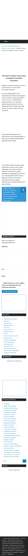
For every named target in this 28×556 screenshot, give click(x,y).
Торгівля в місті (8, 338)
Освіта (6, 333)
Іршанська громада (9, 414)
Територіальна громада (10, 319)
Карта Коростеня (8, 344)
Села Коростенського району (12, 454)
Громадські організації (10, 352)
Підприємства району (10, 437)
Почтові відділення (9, 342)
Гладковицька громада (10, 410)
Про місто (6, 321)
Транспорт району (9, 448)
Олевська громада (9, 427)
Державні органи (8, 325)
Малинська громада (9, 420)
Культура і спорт (8, 346)
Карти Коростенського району (12, 452)
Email (3, 276)
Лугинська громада (9, 416)
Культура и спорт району (11, 444)
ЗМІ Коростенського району (11, 456)
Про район (7, 404)
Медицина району (9, 439)
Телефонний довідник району (12, 435)
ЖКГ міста (7, 327)
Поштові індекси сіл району (11, 450)
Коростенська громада (10, 418)
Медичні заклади (8, 331)
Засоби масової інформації (11, 350)
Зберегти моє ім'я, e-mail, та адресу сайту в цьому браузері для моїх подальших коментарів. (13, 285)
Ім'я (3, 269)
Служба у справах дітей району (12, 446)
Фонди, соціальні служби (11, 335)
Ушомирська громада (10, 431)
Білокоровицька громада (11, 408)
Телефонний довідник (10, 340)
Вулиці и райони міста (10, 348)
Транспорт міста (8, 329)
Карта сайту (10, 554)
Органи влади (8, 323)
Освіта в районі (8, 442)
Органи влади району (10, 406)
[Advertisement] (14, 23)
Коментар (4, 246)
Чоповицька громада (9, 433)
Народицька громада (10, 423)
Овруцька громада (9, 425)
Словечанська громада (10, 429)
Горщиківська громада (10, 412)
